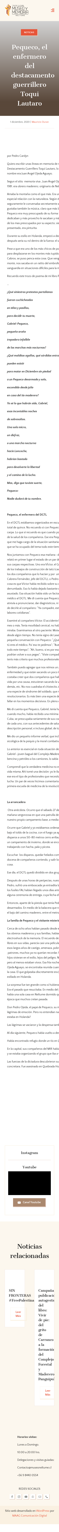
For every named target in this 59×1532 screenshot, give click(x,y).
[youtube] (26, 1497)
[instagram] (19, 1497)
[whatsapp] (33, 1497)
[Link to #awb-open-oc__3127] (52, 10)
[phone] (47, 1497)
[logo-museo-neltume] (16, 5)
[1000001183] (15, 1274)
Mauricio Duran (40, 122)
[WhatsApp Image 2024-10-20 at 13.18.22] (44, 1274)
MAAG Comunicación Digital (29, 1515)
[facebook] (12, 1497)
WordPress (42, 1510)
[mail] (40, 1497)
